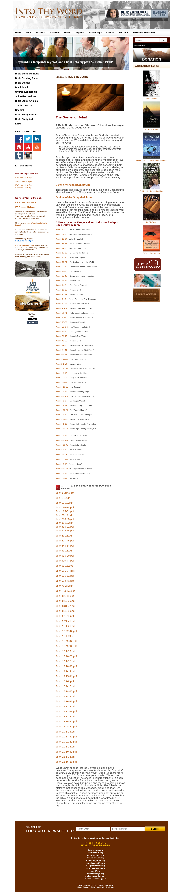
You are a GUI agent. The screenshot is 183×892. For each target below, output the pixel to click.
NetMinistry (109, 887)
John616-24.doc (65, 570)
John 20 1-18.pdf (65, 746)
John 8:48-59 (61, 341)
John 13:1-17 (61, 382)
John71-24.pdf (64, 585)
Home (18, 32)
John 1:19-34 (61, 239)
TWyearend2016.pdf (23, 181)
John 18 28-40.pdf (66, 726)
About (28, 32)
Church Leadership (26, 92)
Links (18, 123)
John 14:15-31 (62, 396)
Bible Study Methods (27, 73)
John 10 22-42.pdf (66, 631)
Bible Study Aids (24, 119)
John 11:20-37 (62, 368)
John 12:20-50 (62, 378)
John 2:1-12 (61, 248)
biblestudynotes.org (95, 860)
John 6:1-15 (61, 299)
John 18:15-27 (62, 440)
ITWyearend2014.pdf (24, 188)
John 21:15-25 (62, 478)
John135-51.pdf (65, 511)
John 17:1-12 (61, 424)
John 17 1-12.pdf (65, 706)
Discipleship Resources (144, 32)
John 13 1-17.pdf (65, 661)
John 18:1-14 (61, 435)
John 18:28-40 (62, 445)
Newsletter (54, 32)
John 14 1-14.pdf (65, 671)
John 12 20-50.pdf (66, 656)
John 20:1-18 (61, 464)
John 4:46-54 (61, 281)
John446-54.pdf (65, 545)
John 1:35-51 (61, 244)
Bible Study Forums (26, 114)
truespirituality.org (95, 858)
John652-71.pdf (65, 580)
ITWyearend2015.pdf (24, 185)
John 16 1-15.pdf (65, 696)
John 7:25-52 (61, 322)
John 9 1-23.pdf (65, 616)
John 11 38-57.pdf (66, 646)
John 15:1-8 (61, 401)
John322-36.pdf (65, 530)
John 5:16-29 (61, 290)
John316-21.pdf (65, 526)
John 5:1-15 (61, 285)
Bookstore (123, 32)
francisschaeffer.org (95, 863)
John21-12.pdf (64, 515)
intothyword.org (95, 850)
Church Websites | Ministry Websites (90, 887)
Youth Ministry (23, 105)
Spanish (20, 110)
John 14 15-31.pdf (66, 676)
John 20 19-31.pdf (66, 751)
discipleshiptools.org (95, 866)
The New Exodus (151, 129)
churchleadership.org (95, 868)
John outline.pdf (65, 492)
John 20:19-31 (62, 469)
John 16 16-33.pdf (66, 701)
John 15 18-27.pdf (66, 691)
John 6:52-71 (61, 313)
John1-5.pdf (63, 498)
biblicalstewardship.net (95, 876)
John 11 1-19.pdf (65, 636)
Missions (40, 32)
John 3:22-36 (61, 267)
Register (80, 32)
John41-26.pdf (64, 535)
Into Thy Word (151, 222)
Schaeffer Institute (25, 96)
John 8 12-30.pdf (65, 600)
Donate (67, 32)
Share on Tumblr (32, 322)
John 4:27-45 (61, 276)
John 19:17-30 (62, 454)
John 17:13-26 (62, 429)
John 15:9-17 (61, 405)
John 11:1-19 (61, 364)
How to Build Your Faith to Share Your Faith (151, 160)
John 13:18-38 (62, 387)
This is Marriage (151, 98)
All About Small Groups (151, 253)
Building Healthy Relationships (151, 191)
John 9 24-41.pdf (65, 621)
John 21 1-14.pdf (65, 756)
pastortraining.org (95, 855)
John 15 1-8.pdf (65, 681)
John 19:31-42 (62, 459)
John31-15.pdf (64, 522)
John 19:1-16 (61, 450)
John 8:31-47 (61, 336)
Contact (110, 32)
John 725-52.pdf (65, 590)
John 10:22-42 (62, 359)
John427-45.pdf (65, 540)
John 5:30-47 (61, 294)
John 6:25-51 (61, 308)
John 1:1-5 (60, 230)
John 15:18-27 (62, 410)
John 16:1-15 (61, 415)
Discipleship (22, 87)
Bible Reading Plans (26, 78)
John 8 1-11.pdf (65, 596)
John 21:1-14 (61, 473)
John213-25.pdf (65, 519)
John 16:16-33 (62, 419)
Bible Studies (22, 82)
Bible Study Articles (26, 101)
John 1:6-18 (61, 234)
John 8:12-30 (61, 331)
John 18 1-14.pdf (65, 716)
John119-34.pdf (65, 507)
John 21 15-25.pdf (66, 761)
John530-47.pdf (65, 560)
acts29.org (95, 871)
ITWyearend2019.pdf (24, 177)
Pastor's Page (95, 32)
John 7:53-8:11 (62, 327)
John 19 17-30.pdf (66, 736)
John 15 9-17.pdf (65, 686)
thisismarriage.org (95, 873)
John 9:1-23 (61, 345)
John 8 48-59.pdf (65, 611)
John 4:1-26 (61, 271)
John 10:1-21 (61, 354)
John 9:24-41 (61, 350)
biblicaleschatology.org (95, 879)
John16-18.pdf (64, 502)
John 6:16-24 (61, 304)
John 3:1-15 (61, 257)
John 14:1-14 (61, 392)
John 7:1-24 (61, 318)
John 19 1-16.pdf (65, 731)
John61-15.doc (64, 565)
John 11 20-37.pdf (66, 641)
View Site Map (139, 46)
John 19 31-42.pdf (66, 741)
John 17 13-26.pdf (66, 711)
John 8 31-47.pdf (65, 606)
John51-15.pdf (64, 550)
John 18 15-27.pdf (66, 721)
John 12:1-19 (61, 373)
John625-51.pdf (65, 575)
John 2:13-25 (61, 253)
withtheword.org (95, 852)
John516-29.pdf (65, 555)
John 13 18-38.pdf (66, 666)
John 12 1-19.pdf (65, 651)
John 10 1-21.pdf (65, 626)
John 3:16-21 (61, 262)
